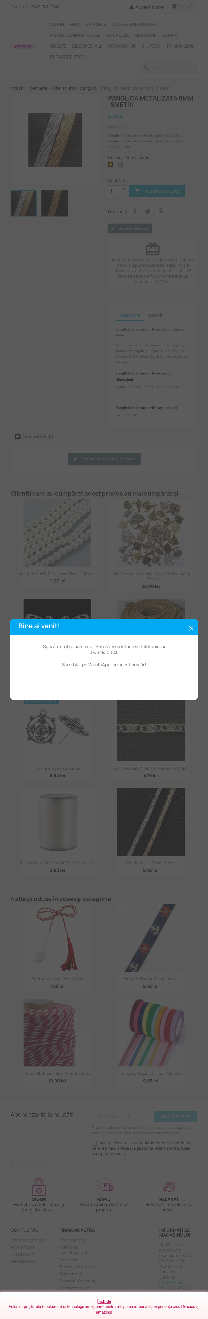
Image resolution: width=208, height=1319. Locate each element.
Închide (104, 1301)
